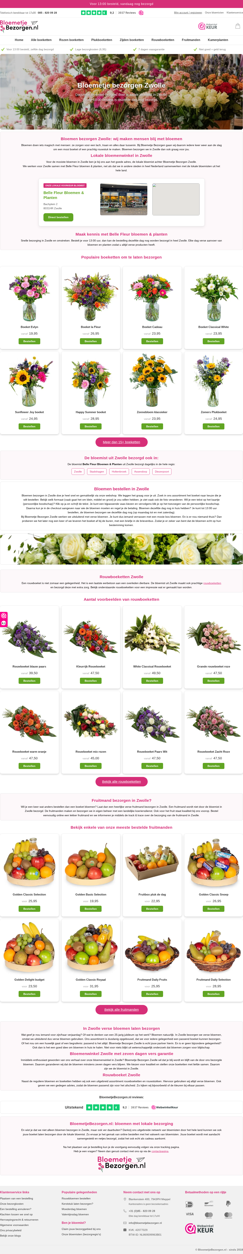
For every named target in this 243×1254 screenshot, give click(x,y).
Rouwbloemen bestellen (76, 1198)
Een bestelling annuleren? (15, 1209)
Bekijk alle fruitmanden (121, 1010)
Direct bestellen (58, 217)
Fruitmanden (191, 40)
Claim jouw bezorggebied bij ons (81, 1228)
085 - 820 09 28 (47, 12)
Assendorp (140, 471)
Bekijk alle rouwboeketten (121, 782)
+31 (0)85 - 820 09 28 (142, 1210)
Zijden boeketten (132, 40)
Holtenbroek (119, 471)
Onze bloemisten (214, 12)
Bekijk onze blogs (10, 1235)
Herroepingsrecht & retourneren (19, 1219)
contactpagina (159, 1151)
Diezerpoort (162, 471)
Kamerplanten (218, 40)
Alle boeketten (41, 40)
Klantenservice (235, 12)
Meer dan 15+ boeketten (121, 442)
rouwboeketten (212, 583)
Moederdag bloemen (74, 1209)
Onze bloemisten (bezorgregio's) (81, 1234)
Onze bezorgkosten (12, 1203)
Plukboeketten (101, 40)
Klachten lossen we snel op (16, 1214)
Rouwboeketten (162, 40)
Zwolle (78, 471)
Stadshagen (97, 471)
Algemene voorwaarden (14, 1224)
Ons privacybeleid (10, 1230)
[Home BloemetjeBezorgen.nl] (19, 26)
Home (19, 40)
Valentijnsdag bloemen (75, 1214)
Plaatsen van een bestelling (16, 1198)
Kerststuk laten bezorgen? (77, 1203)
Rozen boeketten (71, 40)
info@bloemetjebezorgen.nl (145, 1222)
